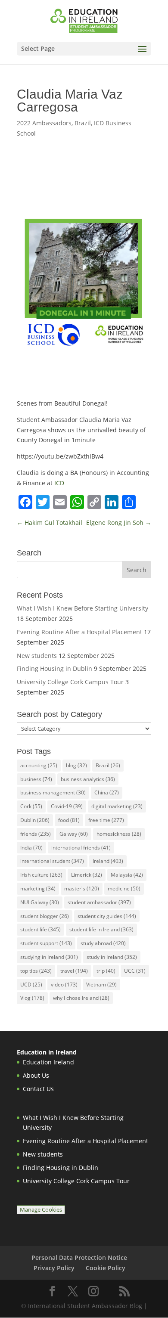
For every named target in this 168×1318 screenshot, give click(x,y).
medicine (124, 888)
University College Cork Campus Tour (70, 682)
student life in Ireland (101, 929)
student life (40, 929)
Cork (31, 806)
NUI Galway (39, 902)
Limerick (86, 874)
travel (74, 970)
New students (37, 655)
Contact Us (38, 1089)
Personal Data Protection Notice (79, 1257)
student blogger (44, 916)
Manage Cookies (41, 1209)
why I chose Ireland (81, 998)
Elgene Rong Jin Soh (118, 522)
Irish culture (41, 874)
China (106, 792)
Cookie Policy (105, 1268)
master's (81, 888)
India (31, 847)
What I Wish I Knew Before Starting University (82, 608)
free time (106, 820)
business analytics (88, 779)
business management (53, 792)
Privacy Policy (54, 1268)
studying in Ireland (49, 957)
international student (52, 861)
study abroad (103, 943)
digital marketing (117, 806)
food (69, 820)
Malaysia (127, 874)
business (36, 779)
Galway (73, 833)
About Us (36, 1075)
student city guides (107, 916)
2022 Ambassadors (44, 123)
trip (105, 970)
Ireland (108, 861)
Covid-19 (67, 806)
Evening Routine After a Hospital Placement (79, 632)
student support (46, 943)
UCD (31, 984)
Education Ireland (48, 1062)
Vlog (32, 998)
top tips (36, 970)
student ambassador (99, 902)
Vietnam (101, 984)
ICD (59, 483)
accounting (38, 765)
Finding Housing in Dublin (54, 668)
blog (76, 765)
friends (35, 833)
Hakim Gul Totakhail (49, 522)
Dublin (35, 820)
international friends (81, 847)
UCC (135, 970)
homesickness (118, 833)
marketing (38, 888)
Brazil (83, 123)
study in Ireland (112, 957)
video (64, 984)
